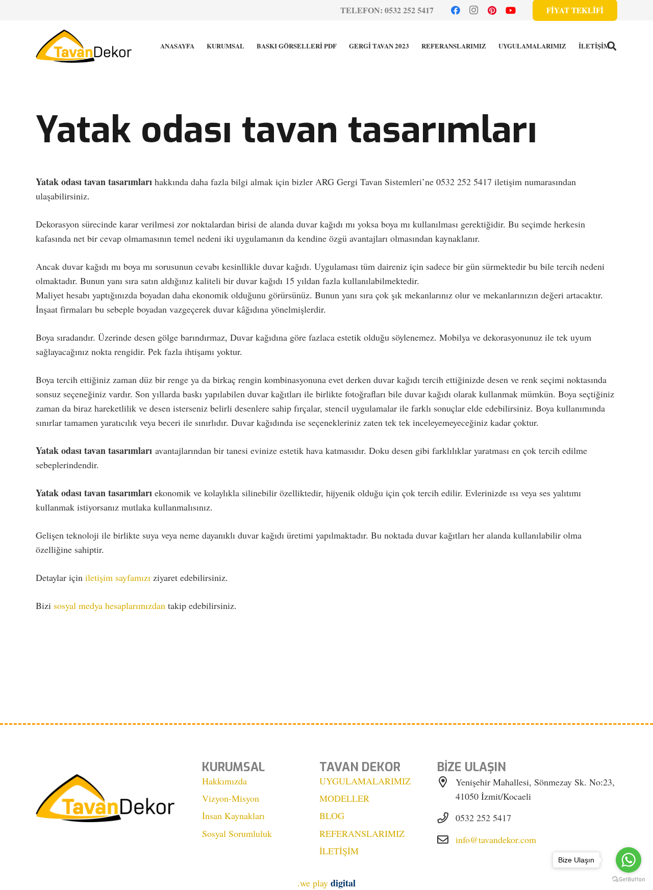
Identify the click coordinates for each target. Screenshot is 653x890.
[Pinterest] (492, 10)
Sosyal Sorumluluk (237, 833)
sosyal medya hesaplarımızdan (109, 605)
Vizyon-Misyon (230, 798)
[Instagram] (474, 10)
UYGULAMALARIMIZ (365, 781)
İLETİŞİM (339, 851)
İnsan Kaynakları (233, 815)
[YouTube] (510, 10)
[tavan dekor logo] (84, 46)
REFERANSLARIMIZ (362, 833)
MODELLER (344, 798)
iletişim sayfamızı (117, 577)
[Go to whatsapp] (628, 860)
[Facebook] (455, 10)
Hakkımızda (224, 781)
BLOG (331, 815)
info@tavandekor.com (496, 839)
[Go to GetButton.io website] (628, 879)
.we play (326, 883)
